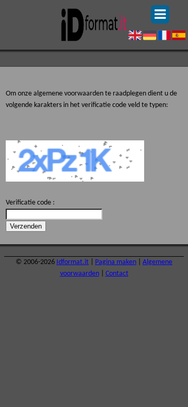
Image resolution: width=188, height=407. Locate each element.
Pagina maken (115, 262)
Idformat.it (72, 262)
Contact (116, 274)
